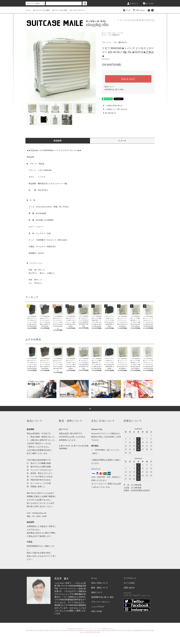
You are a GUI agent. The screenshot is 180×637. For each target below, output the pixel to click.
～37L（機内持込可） (114, 35)
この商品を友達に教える (113, 106)
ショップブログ (97, 607)
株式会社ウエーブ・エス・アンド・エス (89, 628)
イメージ (122, 141)
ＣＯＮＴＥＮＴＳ (78, 10)
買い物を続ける (110, 113)
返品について (109, 87)
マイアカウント (130, 578)
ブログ (128, 10)
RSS (93, 611)
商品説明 (58, 141)
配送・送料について (99, 588)
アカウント (134, 3)
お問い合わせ (140, 10)
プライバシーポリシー (100, 602)
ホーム (28, 10)
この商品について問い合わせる (116, 109)
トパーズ (120, 33)
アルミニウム (112, 33)
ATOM (99, 611)
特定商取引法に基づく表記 (113, 89)
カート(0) (149, 3)
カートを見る (129, 583)
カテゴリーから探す (43, 10)
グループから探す (61, 10)
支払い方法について (99, 583)
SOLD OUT (128, 79)
